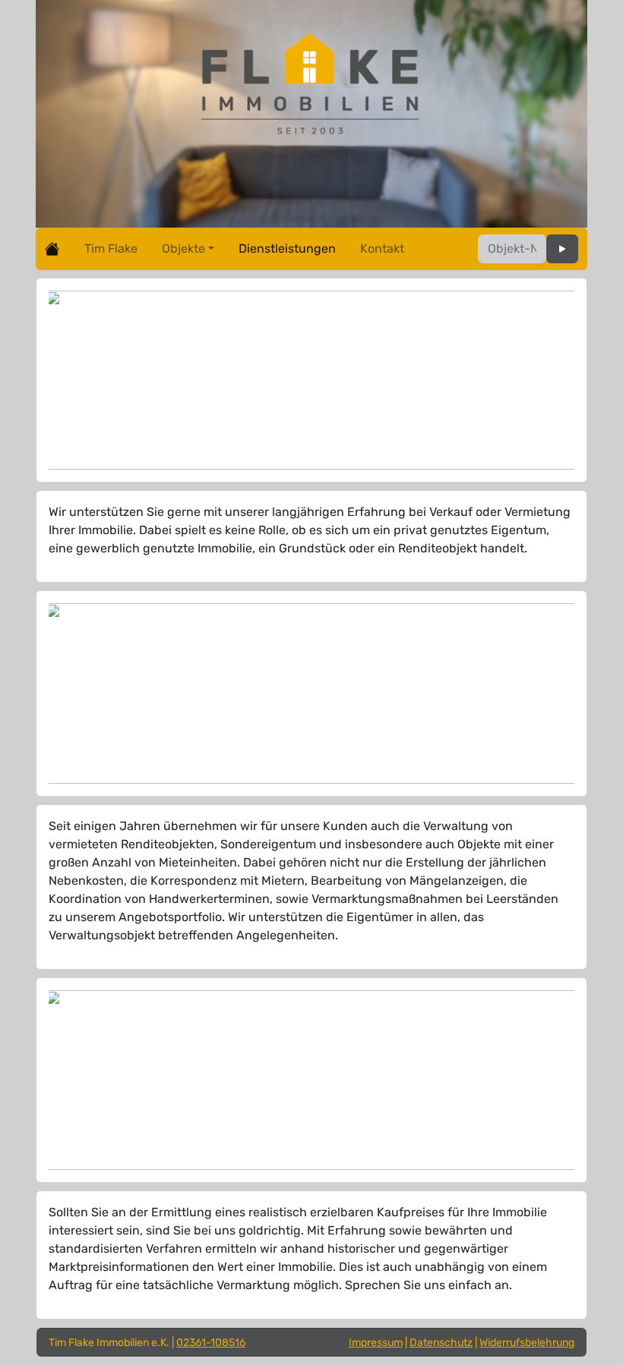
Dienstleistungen (287, 248)
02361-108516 (210, 1342)
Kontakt (382, 248)
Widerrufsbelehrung (526, 1342)
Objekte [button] (183, 248)
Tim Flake (111, 248)
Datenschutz (441, 1342)
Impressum (376, 1342)
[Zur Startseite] (52, 248)
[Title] (562, 248)
